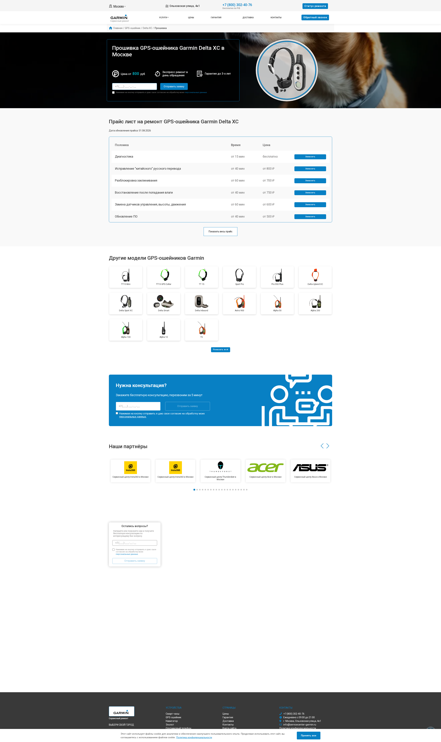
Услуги (163, 17)
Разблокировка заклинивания (136, 180)
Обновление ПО (126, 216)
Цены (191, 17)
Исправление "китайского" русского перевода (148, 168)
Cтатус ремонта (315, 6)
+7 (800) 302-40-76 (237, 4)
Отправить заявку (174, 86)
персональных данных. (196, 92)
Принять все (308, 735)
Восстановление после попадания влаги (144, 192)
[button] (322, 446)
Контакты (276, 17)
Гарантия (216, 17)
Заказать (310, 157)
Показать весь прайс (220, 231)
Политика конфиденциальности (194, 737)
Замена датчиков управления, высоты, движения (150, 204)
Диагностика (124, 156)
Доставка (248, 17)
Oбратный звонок (315, 17)
